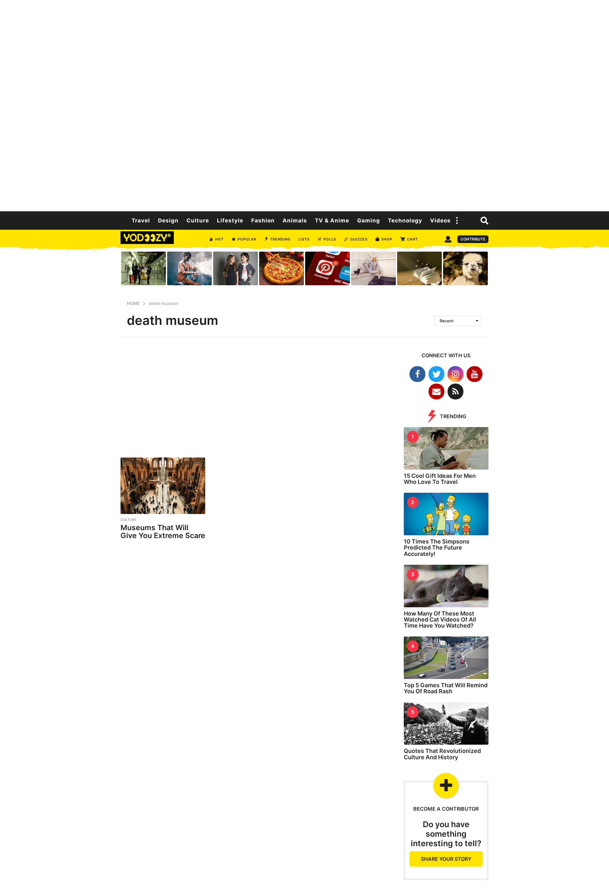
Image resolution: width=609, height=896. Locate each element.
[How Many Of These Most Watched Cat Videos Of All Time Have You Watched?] (446, 586)
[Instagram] (455, 374)
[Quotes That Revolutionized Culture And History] (446, 723)
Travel (141, 220)
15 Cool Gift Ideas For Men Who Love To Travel (440, 478)
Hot (219, 239)
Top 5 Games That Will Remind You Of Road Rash (446, 688)
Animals (295, 220)
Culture (198, 220)
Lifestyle (230, 220)
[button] (457, 220)
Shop (386, 239)
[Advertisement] (304, 105)
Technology (405, 220)
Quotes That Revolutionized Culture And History (442, 754)
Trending (280, 239)
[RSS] (455, 391)
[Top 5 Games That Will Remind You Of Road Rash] (446, 657)
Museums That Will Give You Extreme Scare (163, 531)
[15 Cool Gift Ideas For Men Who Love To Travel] (446, 448)
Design (168, 220)
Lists (304, 239)
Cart (412, 239)
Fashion (263, 220)
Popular (247, 239)
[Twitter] (436, 374)
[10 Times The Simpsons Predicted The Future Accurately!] (446, 514)
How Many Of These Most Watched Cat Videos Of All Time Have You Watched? (440, 619)
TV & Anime (332, 220)
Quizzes (359, 239)
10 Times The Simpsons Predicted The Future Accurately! (436, 547)
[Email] (436, 391)
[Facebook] (417, 374)
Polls (330, 239)
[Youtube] (474, 374)
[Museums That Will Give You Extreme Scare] (163, 486)
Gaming (368, 220)
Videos (440, 220)
